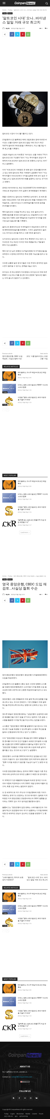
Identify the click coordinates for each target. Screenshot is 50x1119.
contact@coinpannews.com (21, 1077)
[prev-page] (3, 409)
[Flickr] (25, 1098)
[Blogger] (13, 1098)
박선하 (8, 28)
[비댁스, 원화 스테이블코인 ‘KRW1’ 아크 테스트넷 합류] (9, 388)
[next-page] (7, 409)
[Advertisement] (25, 65)
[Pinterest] (22, 34)
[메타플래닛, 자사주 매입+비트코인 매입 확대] (9, 376)
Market (10, 13)
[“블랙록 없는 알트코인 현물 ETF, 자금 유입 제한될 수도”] (9, 523)
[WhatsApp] (28, 34)
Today (10, 10)
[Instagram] (30, 1098)
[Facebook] (12, 34)
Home (4, 10)
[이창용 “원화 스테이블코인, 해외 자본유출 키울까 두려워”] (9, 401)
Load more (24, 532)
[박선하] (3, 28)
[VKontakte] (36, 1098)
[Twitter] (17, 34)
